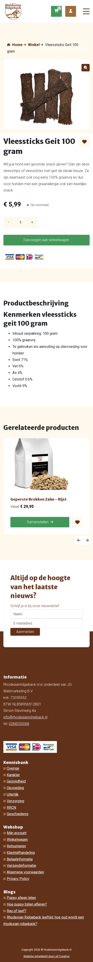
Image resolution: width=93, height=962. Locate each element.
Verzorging (15, 801)
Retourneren (16, 846)
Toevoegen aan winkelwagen (46, 240)
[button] (85, 67)
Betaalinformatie (20, 859)
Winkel (34, 45)
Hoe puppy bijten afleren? (27, 904)
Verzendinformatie (21, 865)
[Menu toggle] (86, 11)
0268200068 (19, 724)
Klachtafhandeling (21, 853)
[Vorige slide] (79, 540)
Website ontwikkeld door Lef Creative (46, 956)
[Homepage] (28, 11)
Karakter (13, 775)
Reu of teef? (16, 911)
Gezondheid (16, 781)
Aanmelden (25, 632)
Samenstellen (37, 522)
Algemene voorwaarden (25, 872)
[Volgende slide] (87, 540)
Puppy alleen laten (21, 898)
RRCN (11, 807)
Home (17, 45)
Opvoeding (15, 788)
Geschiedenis (17, 814)
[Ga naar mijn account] (70, 11)
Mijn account (16, 833)
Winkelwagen (17, 839)
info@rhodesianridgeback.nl (25, 717)
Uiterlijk (13, 794)
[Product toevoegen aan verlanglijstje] (84, 141)
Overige (13, 768)
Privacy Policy (18, 879)
